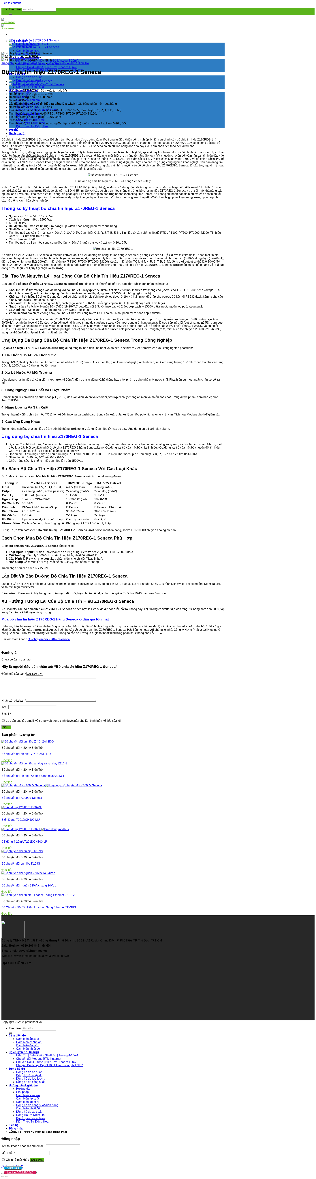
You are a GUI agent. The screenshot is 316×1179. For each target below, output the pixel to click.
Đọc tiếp (6, 760)
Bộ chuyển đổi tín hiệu (31, 63)
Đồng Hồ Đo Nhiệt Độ (30, 1115)
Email (6, 713)
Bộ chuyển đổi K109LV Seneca (21, 797)
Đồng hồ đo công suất (30, 86)
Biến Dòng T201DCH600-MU (20, 819)
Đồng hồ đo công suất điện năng (37, 1105)
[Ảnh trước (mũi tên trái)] (2, 1176)
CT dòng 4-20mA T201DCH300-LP (24, 841)
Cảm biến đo (17, 1035)
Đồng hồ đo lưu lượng (30, 1078)
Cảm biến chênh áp (29, 1042)
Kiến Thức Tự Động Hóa (32, 126)
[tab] (117, 130)
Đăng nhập (37, 1160)
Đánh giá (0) (17, 133)
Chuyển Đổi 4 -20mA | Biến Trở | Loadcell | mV (46, 67)
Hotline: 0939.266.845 (20, 1172)
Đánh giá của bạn (13, 673)
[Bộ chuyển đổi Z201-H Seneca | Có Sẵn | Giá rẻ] (36, 84)
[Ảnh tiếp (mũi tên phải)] (6, 1176)
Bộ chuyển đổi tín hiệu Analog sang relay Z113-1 (32, 775)
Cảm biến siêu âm (28, 100)
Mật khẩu (8, 1152)
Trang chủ (7, 63)
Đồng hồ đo (17, 1068)
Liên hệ (13, 1125)
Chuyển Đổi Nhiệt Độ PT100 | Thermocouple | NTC (49, 1065)
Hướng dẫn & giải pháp (24, 1085)
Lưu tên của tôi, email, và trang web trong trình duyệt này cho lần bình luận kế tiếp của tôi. (63, 720)
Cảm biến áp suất (27, 1038)
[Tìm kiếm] (10, 14)
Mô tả (13, 130)
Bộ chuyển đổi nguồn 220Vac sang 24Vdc (28, 885)
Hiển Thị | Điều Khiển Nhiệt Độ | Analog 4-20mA (47, 1055)
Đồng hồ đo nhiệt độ (29, 1075)
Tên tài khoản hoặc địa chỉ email (23, 1146)
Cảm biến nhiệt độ (28, 1048)
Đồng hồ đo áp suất (29, 77)
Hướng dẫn (23, 1088)
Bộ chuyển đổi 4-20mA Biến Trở (68, 63)
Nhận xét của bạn (13, 700)
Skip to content (11, 3)
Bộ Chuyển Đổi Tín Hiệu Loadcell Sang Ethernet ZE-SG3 (38, 907)
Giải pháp (22, 1091)
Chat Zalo (13, 1167)
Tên (4, 707)
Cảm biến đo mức (27, 50)
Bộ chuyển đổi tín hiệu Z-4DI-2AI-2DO (26, 753)
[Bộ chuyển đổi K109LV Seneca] (30, 81)
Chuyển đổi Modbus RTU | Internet (38, 1058)
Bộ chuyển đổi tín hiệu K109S (20, 863)
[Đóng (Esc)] (2, 1173)
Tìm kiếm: (15, 9)
